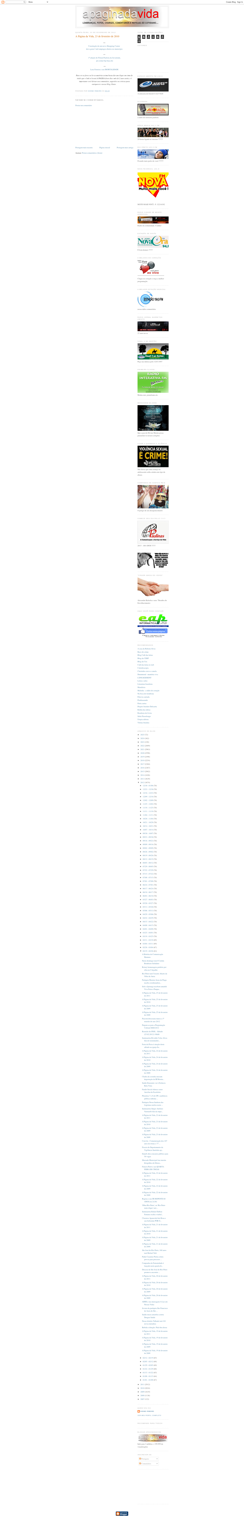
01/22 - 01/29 (148, 1369)
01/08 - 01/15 (148, 1376)
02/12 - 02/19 (148, 1358)
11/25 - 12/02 (148, 804)
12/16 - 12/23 (148, 793)
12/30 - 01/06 (148, 785)
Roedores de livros (145, 713)
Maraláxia (141, 687)
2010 (142, 1388)
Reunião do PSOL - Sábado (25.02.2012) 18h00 (152, 1033)
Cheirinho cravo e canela (147, 671)
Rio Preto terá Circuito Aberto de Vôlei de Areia (154, 975)
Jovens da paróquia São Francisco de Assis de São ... (155, 1309)
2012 (142, 782)
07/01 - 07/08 (148, 881)
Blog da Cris (142, 661)
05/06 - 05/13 (148, 910)
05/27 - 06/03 (148, 899)
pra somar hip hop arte (104, 60)
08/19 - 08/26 (148, 855)
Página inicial (104, 147)
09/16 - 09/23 (148, 840)
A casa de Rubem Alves (146, 648)
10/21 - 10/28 (148, 822)
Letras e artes (142, 680)
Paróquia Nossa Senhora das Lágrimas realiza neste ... (152, 1103)
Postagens (145, 1458)
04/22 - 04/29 (148, 918)
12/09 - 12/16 (148, 796)
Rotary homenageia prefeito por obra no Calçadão (154, 968)
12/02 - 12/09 (148, 800)
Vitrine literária (143, 722)
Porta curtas (142, 703)
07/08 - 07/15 (148, 877)
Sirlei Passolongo (144, 716)
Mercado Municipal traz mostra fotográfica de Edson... (154, 1161)
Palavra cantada (144, 697)
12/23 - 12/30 (148, 789)
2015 (142, 771)
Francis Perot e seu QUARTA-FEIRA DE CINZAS (153, 1168)
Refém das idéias (144, 709)
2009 (142, 1391)
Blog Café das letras (145, 655)
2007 (142, 1399)
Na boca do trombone (146, 693)
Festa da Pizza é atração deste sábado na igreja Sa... (153, 1045)
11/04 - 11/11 (148, 815)
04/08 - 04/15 (148, 925)
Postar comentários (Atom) (92, 153)
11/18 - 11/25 (148, 807)
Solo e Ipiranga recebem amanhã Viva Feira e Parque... (154, 988)
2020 (142, 753)
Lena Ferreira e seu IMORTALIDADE (104, 69)
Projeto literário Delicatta (147, 706)
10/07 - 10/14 (148, 829)
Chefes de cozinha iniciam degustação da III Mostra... (153, 1078)
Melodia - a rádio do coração (148, 690)
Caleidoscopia (143, 668)
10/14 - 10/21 (148, 826)
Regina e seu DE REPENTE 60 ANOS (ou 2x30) (153, 1200)
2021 (142, 749)
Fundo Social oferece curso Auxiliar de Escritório (152, 1090)
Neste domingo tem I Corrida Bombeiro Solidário (153, 962)
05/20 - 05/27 (148, 903)
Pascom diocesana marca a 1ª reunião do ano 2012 (153, 1020)
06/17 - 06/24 (148, 888)
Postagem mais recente (84, 147)
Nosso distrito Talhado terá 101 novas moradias (154, 1322)
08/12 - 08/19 (148, 859)
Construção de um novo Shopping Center (104, 46)
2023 (142, 742)
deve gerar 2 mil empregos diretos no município (104, 49)
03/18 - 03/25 (148, 936)
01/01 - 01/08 (148, 1380)
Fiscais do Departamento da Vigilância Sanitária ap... (152, 1148)
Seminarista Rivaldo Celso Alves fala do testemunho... (154, 1039)
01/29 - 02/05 (148, 1365)
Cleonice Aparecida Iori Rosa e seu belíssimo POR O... (154, 1219)
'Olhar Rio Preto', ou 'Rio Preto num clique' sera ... (153, 1206)
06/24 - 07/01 (148, 885)
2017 (142, 764)
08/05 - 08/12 (148, 862)
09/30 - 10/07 (148, 833)
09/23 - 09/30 (148, 837)
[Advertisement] (96, 126)
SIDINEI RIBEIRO (147, 1411)
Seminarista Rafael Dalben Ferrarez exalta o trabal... (152, 1213)
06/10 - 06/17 (148, 892)
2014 (142, 775)
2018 (142, 760)
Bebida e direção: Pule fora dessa (154, 1327)
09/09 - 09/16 (148, 844)
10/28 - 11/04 (148, 818)
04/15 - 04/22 (148, 921)
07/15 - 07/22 (148, 873)
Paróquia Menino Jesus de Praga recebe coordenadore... (154, 981)
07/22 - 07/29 (148, 870)
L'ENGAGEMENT (144, 677)
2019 (142, 756)
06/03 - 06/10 (148, 896)
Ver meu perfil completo (149, 1415)
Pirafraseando (143, 700)
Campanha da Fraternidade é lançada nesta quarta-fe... (153, 1264)
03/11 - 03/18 (148, 940)
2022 (142, 745)
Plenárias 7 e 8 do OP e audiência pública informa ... (154, 1097)
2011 (142, 1384)
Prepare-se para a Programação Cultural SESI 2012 (153, 1026)
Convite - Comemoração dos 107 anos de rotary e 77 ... (154, 1142)
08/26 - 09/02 (148, 851)
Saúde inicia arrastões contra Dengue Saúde (153, 1316)
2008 (142, 1395)
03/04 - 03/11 (148, 943)
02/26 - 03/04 (148, 947)
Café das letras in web (146, 664)
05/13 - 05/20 (148, 907)
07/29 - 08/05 (148, 866)
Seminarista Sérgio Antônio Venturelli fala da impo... (152, 1110)
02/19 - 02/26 (148, 951)
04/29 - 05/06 (148, 914)
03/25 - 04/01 (148, 932)
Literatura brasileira (145, 684)
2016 (142, 767)
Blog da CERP (143, 658)
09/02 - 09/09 (148, 848)
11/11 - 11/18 (148, 811)
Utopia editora (143, 719)
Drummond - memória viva (148, 674)
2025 (142, 734)
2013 (142, 778)
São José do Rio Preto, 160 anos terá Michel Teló (154, 1251)
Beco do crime (143, 652)
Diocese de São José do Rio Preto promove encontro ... (154, 1271)
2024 (142, 738)
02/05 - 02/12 (148, 1361)
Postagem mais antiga (125, 147)
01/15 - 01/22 (148, 1372)
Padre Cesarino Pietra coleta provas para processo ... (152, 1258)
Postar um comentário (83, 105)
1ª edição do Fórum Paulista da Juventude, (104, 57)
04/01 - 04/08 (148, 929)
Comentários (146, 1463)
